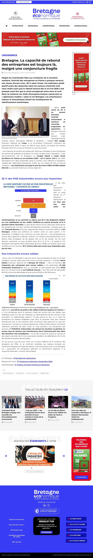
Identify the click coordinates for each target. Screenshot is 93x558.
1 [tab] (31, 468)
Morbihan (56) (44, 373)
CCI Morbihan (75, 530)
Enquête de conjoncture (26, 358)
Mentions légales (7, 555)
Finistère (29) (20, 373)
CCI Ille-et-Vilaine (77, 524)
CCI (4, 370)
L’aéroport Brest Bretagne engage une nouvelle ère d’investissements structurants (11, 414)
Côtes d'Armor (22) (8, 373)
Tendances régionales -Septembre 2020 (35, 361)
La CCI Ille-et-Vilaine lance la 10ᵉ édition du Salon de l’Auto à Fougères (57, 413)
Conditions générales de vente (17, 536)
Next (64, 456)
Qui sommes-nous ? (16, 525)
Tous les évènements (34, 471)
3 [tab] (36, 468)
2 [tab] (34, 468)
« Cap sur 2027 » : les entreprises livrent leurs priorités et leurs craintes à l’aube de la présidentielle (35, 414)
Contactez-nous (17, 530)
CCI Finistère (75, 535)
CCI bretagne (75, 519)
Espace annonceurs (16, 519)
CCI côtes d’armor (77, 541)
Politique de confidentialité (21, 555)
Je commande (81, 477)
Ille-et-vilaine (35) (32, 373)
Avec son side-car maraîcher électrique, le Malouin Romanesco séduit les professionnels (81, 414)
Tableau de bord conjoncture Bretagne (33, 365)
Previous (6, 456)
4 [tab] (38, 468)
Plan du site (16, 542)
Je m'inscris (46, 532)
